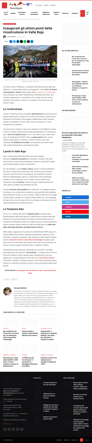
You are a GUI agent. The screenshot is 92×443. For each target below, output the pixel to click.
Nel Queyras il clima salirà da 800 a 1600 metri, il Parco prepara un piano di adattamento (10, 362)
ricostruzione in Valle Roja (46, 92)
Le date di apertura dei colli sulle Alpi (50, 384)
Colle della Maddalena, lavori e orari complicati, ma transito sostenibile (80, 158)
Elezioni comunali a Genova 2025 (50, 418)
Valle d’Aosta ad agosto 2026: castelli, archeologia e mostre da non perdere (80, 170)
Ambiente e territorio (46, 13)
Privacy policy (7, 424)
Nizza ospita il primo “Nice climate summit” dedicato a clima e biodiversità (80, 386)
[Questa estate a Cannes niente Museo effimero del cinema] (30, 321)
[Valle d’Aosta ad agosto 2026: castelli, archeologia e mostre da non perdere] (66, 169)
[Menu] (4, 5)
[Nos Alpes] (21, 5)
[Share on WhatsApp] (24, 41)
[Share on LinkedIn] (17, 41)
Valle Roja (14, 279)
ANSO (17, 413)
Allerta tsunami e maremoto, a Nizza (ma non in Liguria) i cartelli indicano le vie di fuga (80, 181)
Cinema (24, 328)
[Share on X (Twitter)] (14, 41)
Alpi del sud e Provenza (9, 23)
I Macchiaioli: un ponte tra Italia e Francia (49, 396)
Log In (87, 13)
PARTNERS (46, 5)
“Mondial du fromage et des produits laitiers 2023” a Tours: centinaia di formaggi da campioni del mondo (81, 425)
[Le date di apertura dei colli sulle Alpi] (37, 385)
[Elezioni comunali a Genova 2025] (37, 420)
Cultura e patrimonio (34, 13)
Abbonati (66, 440)
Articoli (9, 19)
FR (81, 440)
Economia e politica (22, 13)
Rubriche (75, 13)
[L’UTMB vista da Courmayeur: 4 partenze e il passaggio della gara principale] (30, 348)
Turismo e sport (56, 13)
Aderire (13, 13)
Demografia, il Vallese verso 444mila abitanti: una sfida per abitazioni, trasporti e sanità (49, 335)
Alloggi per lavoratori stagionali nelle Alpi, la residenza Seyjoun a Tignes (50, 408)
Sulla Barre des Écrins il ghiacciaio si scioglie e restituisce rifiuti (49, 361)
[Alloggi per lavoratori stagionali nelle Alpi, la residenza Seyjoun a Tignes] (37, 408)
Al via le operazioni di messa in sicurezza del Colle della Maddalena (75, 135)
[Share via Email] (21, 41)
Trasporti (6, 328)
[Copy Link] (28, 41)
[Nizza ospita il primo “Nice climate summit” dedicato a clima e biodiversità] (67, 385)
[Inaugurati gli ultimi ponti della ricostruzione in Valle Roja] (30, 77)
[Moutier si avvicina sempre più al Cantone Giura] (67, 397)
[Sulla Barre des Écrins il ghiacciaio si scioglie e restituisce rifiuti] (49, 348)
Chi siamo (59, 440)
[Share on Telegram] (31, 41)
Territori (65, 13)
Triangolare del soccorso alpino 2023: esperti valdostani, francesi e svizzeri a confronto (80, 410)
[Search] (88, 5)
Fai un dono (6, 13)
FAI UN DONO (38, 5)
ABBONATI (53, 5)
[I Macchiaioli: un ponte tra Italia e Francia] (37, 397)
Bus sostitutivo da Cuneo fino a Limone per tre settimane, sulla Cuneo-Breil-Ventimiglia (11, 335)
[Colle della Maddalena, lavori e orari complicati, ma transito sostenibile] (66, 158)
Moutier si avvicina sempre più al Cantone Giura (80, 397)
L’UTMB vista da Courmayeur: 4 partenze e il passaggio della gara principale (29, 362)
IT (82, 13)
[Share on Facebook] (10, 41)
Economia (24, 355)
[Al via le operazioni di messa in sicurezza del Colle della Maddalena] (75, 122)
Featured (6, 279)
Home (4, 19)
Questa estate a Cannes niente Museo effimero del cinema (30, 333)
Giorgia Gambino (11, 36)
